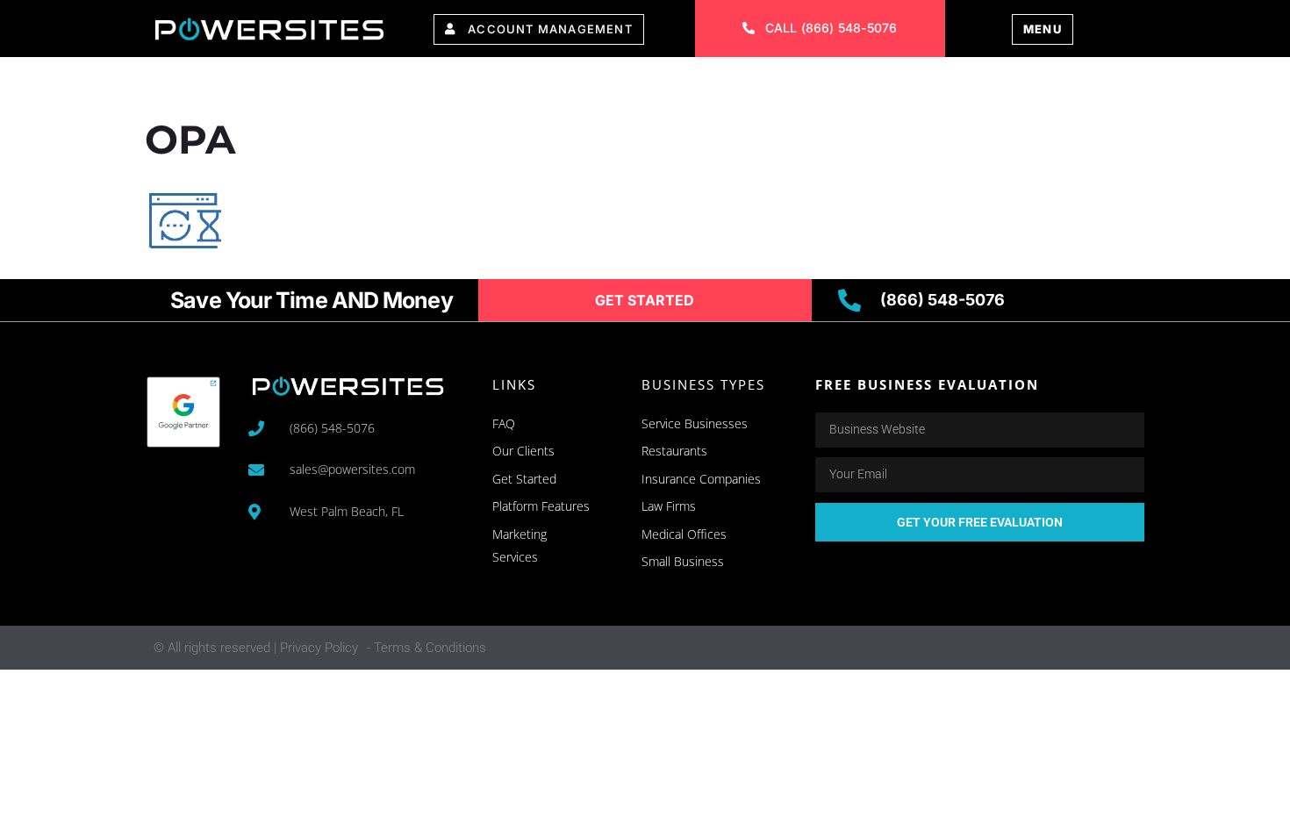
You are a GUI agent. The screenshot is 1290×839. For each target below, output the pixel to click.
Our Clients (634, 85)
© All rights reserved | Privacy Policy (256, 648)
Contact (862, 85)
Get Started (1055, 85)
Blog (951, 85)
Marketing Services (470, 85)
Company (755, 85)
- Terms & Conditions (426, 648)
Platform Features (277, 85)
